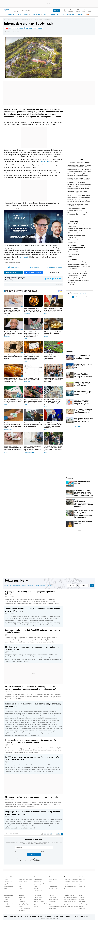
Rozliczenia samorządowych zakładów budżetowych (78, 281)
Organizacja (25, 19)
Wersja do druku (15, 267)
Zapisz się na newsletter (55, 267)
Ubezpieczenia (22, 883)
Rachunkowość (8, 881)
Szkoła (20, 899)
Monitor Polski (37, 899)
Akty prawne (37, 895)
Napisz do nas (35, 267)
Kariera (56, 916)
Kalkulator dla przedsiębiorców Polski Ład (79, 228)
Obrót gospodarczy (8, 883)
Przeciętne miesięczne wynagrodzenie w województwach (79, 267)
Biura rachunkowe (69, 877)
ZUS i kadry (7, 884)
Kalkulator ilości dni (73, 239)
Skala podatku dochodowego (71, 906)
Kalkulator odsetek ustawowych (76, 235)
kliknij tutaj (42, 862)
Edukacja (80, 14)
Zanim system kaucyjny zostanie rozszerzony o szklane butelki (76, 209)
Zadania (30, 585)
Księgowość (11, 14)
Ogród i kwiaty (82, 886)
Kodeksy (36, 906)
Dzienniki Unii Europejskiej (40, 903)
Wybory (70, 256)
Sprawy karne (37, 881)
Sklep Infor (36, 888)
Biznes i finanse (53, 879)
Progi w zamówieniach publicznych (77, 271)
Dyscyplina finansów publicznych (77, 275)
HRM (20, 888)
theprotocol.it (82, 906)
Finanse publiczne (73, 249)
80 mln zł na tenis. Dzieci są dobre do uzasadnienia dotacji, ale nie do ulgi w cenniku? (77, 174)
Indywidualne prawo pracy (25, 879)
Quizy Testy (71, 284)
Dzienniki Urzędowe (39, 901)
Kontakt (67, 916)
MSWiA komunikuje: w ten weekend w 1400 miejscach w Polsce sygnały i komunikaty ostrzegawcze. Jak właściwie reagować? (79, 179)
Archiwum (81, 899)
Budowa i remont (83, 884)
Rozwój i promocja (40, 585)
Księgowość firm (8, 877)
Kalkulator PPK (72, 237)
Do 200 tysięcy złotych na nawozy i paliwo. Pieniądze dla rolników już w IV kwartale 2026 (79, 187)
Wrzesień (83, 293)
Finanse (24, 585)
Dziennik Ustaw (37, 897)
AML (65, 888)
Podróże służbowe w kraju (70, 897)
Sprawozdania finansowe (70, 886)
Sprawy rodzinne (38, 879)
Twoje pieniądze (54, 14)
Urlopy (20, 884)
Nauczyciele (22, 901)
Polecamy (69, 478)
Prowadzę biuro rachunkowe (71, 881)
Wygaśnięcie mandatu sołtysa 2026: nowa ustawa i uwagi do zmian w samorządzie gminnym (78, 196)
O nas (5, 916)
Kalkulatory (74, 222)
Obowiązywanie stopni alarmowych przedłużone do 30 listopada (77, 192)
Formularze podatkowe (84, 904)
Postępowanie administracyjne (76, 247)
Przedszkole (22, 897)
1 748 (57, 833)
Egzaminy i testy (23, 903)
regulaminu (34, 851)
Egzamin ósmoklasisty (24, 908)
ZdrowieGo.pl (82, 897)
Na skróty (81, 895)
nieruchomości (15, 157)
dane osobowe (45, 161)
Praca (35, 886)
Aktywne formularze (78, 245)
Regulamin (48, 916)
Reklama (75, 916)
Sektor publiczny (35, 14)
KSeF (88, 14)
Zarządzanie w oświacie (25, 904)
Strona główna (7, 19)
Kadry (19, 14)
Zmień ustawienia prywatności (33, 916)
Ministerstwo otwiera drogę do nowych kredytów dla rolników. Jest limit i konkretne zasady (79, 200)
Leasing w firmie (53, 886)
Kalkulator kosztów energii (75, 230)
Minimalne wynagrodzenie (70, 899)
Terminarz (74, 293)
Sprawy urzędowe (38, 884)
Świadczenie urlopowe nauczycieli (77, 264)
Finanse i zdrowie (53, 888)
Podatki (6, 879)
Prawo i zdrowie (38, 890)
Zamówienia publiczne (74, 252)
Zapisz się (34, 854)
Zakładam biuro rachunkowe (71, 879)
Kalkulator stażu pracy (54, 904)
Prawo (45, 14)
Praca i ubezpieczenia (54, 883)
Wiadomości (7, 585)
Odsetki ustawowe (68, 904)
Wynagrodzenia (23, 881)
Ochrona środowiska (73, 254)
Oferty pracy (82, 908)
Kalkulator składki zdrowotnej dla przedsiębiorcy (77, 225)
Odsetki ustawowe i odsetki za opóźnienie (79, 262)
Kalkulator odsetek (53, 903)
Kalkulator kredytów (73, 233)
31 (69, 297)
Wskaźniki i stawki (69, 895)
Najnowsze (80, 162)
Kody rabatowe (82, 901)
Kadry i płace (7, 904)
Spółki (50, 881)
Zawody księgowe (8, 886)
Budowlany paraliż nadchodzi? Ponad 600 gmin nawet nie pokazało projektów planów (79, 170)
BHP (20, 886)
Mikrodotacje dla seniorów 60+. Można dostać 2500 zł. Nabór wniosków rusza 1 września (78, 205)
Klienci (30, 19)
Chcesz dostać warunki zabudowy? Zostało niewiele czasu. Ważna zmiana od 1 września (79, 166)
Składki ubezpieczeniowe (70, 901)
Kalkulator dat (71, 242)
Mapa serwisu (84, 916)
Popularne (72, 162)
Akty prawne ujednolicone (40, 904)
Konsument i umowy (39, 883)
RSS (61, 916)
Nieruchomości (71, 14)
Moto (62, 14)
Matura (21, 906)
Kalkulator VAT (52, 901)
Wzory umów (82, 903)
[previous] (42, 834)
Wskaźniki (73, 260)
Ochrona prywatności (16, 916)
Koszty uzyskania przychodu (75, 278)
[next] (62, 834)
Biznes (26, 14)
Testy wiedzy (22, 910)
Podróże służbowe (68, 903)
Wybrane (87, 162)
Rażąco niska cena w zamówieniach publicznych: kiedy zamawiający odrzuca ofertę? (78, 183)
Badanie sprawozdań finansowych (77, 273)
